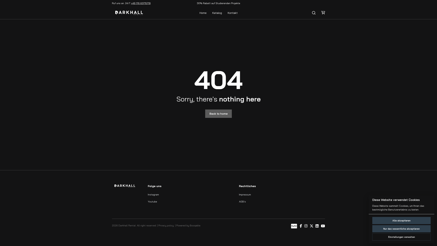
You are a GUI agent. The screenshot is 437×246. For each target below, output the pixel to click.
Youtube (152, 201)
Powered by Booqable (188, 225)
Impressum (245, 194)
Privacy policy (166, 225)
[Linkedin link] (317, 226)
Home (203, 13)
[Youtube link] (323, 226)
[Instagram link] (305, 226)
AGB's (242, 201)
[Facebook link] (301, 226)
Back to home (218, 113)
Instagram (153, 194)
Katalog (217, 13)
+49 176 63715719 (141, 3)
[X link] (311, 226)
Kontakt (233, 13)
